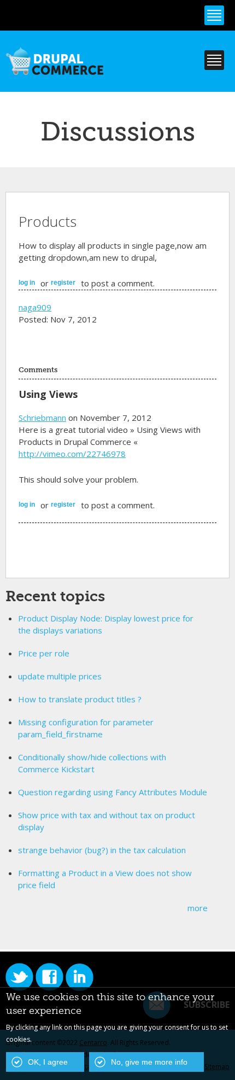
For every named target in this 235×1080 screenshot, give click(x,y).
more (197, 907)
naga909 (35, 307)
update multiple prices (60, 676)
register (63, 282)
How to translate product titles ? (80, 699)
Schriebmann (42, 417)
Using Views (48, 394)
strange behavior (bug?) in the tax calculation (102, 849)
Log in (27, 282)
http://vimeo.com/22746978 (72, 453)
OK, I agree (48, 1062)
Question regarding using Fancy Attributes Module (112, 791)
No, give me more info (149, 1062)
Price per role (43, 653)
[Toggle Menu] (214, 15)
